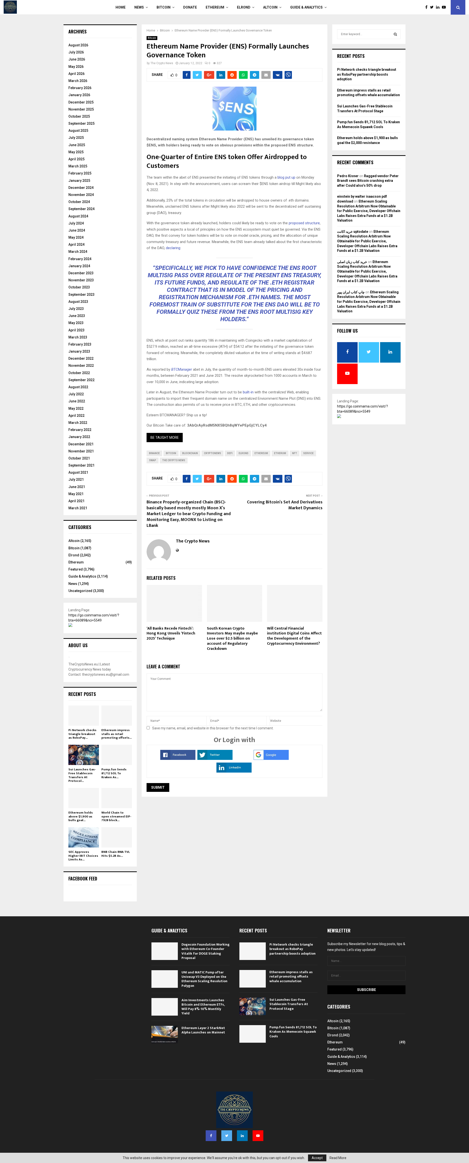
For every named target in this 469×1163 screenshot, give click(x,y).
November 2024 (81, 195)
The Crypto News (161, 63)
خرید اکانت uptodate (352, 232)
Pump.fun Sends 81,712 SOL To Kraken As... (114, 773)
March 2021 (77, 508)
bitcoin (171, 453)
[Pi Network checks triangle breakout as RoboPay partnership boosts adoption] (83, 715)
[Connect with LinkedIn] (234, 771)
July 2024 (76, 223)
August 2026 (78, 45)
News (139, 7)
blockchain (190, 453)
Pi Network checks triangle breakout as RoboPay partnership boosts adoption (366, 74)
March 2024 (77, 252)
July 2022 (76, 394)
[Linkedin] (439, 7)
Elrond (243, 7)
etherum (280, 453)
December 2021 (81, 444)
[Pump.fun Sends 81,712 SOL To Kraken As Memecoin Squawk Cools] (116, 755)
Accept (317, 1158)
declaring (173, 248)
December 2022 (81, 358)
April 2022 (76, 416)
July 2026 (76, 52)
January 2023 (79, 351)
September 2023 (81, 294)
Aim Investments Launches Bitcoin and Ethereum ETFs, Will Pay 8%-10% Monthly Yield (202, 1006)
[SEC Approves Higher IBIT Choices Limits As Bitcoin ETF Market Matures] (83, 837)
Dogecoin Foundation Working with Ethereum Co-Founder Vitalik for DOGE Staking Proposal (205, 951)
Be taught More (164, 437)
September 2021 (81, 465)
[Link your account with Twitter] (215, 759)
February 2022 (79, 430)
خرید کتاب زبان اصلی (352, 262)
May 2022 (76, 408)
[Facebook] (427, 7)
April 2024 (76, 244)
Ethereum (215, 7)
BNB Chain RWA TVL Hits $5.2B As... (115, 853)
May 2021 (76, 494)
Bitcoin (164, 7)
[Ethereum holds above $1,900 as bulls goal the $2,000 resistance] (83, 798)
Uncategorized (80, 591)
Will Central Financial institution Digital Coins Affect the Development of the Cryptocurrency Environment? (294, 636)
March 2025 (77, 166)
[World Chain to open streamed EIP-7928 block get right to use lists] (116, 798)
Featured (75, 569)
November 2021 (81, 451)
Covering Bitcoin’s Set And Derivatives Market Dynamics (284, 505)
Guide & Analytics (306, 7)
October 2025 (79, 116)
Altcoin (270, 7)
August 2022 (78, 387)
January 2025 (79, 181)
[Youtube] (445, 7)
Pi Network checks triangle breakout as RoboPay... (82, 733)
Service (308, 453)
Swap (152, 460)
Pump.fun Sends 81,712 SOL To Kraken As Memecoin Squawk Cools (293, 1031)
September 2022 (81, 380)
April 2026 (76, 74)
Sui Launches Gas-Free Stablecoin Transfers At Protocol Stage (288, 1004)
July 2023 (76, 309)
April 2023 (76, 330)
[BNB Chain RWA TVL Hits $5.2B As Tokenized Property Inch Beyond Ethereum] (116, 837)
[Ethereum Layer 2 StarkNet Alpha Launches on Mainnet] (164, 1034)
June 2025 (76, 145)
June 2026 (76, 59)
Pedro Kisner (348, 176)
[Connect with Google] (271, 759)
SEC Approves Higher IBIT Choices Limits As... (83, 855)
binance (154, 453)
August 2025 (78, 131)
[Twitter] (433, 7)
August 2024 (78, 216)
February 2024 (79, 259)
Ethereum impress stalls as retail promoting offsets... (116, 733)
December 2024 (81, 188)
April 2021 (76, 501)
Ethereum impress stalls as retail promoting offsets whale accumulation (291, 976)
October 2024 (79, 202)
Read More (338, 1158)
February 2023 (79, 344)
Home (121, 7)
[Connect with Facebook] (177, 759)
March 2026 (77, 81)
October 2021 (79, 458)
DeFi (230, 453)
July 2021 (76, 479)
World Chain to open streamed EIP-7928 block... (116, 816)
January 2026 (79, 95)
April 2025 (76, 159)
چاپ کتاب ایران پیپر (351, 292)
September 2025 (81, 123)
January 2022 (79, 437)
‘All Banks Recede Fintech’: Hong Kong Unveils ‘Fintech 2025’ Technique (171, 633)
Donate (190, 7)
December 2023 (81, 273)
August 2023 (78, 302)
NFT (294, 453)
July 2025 (76, 138)
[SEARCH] (395, 34)
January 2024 (79, 266)
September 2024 (81, 209)
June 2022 (76, 401)
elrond (243, 453)
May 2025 (76, 152)
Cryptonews (212, 453)
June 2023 (76, 316)
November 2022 (81, 365)
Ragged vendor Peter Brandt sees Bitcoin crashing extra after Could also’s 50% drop (368, 180)
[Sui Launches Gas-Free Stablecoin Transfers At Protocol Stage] (83, 755)
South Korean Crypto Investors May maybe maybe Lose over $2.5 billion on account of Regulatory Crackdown (232, 638)
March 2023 (77, 337)
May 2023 (76, 323)
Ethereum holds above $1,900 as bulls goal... (80, 816)
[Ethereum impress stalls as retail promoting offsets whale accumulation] (116, 715)
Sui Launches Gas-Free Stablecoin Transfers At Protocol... (82, 775)
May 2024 (76, 237)
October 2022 (79, 373)
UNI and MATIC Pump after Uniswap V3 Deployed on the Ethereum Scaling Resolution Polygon (204, 979)
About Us (77, 645)
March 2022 (77, 423)
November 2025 (81, 109)
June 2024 (76, 230)
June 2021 (76, 487)
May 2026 (76, 67)
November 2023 (81, 280)
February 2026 (79, 88)
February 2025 (79, 173)
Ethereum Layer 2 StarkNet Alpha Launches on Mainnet (203, 1030)
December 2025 (81, 102)
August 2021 (78, 472)
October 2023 (79, 287)
